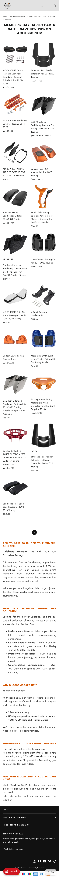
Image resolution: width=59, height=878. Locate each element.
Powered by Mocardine (37, 868)
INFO (6, 809)
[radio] (4, 259)
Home (5, 16)
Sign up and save (14, 834)
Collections (13, 16)
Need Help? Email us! (16, 825)
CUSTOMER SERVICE (14, 817)
